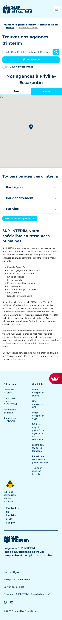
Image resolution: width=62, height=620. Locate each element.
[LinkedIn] (11, 602)
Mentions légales (12, 572)
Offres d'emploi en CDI (38, 404)
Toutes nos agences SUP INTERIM (10, 401)
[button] (31, 127)
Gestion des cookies (14, 587)
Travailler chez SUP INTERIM (37, 471)
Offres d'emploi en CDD (38, 415)
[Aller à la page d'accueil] (17, 9)
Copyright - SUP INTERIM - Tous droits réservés (27, 594)
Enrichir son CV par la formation (38, 448)
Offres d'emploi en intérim (38, 392)
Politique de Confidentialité (17, 579)
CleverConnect (32, 611)
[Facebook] (5, 602)
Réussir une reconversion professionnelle (40, 459)
